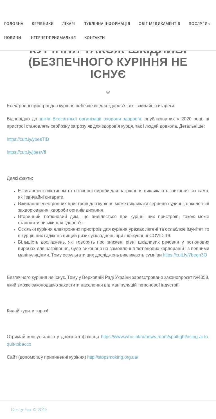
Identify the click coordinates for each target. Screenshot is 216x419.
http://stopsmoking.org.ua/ (112, 357)
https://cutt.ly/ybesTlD (28, 139)
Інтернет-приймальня (53, 38)
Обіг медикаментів (159, 24)
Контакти (94, 38)
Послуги (198, 24)
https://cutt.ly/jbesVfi (26, 152)
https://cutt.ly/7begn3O (185, 255)
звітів (44, 118)
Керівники (43, 24)
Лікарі (68, 24)
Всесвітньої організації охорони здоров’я (97, 118)
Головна (13, 24)
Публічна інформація (107, 24)
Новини (12, 38)
